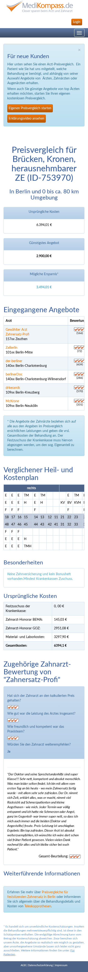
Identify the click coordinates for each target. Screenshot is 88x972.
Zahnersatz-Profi (17, 334)
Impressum (61, 965)
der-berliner (14, 361)
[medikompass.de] (44, 6)
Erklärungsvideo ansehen (26, 118)
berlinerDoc (14, 374)
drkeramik (13, 388)
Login (76, 22)
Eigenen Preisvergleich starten (30, 108)
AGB (23, 965)
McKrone (12, 401)
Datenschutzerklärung (40, 965)
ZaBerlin (11, 347)
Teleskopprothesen (37, 906)
